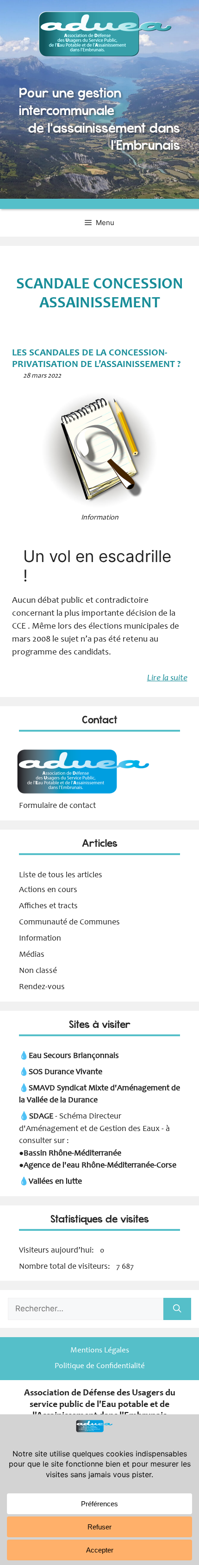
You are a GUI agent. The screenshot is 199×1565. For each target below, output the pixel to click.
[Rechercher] (177, 1309)
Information (40, 939)
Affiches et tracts (48, 906)
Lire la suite (167, 678)
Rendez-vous (42, 987)
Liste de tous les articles (60, 875)
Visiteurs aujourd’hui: (57, 1251)
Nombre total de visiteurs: (65, 1267)
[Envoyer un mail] (82, 794)
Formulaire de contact (57, 806)
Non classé (38, 971)
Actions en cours (48, 890)
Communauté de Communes (69, 922)
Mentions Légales (99, 1351)
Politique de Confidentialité (100, 1366)
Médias (31, 955)
